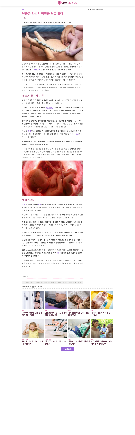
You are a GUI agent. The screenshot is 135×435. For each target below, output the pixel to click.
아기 (92, 339)
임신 (23, 9)
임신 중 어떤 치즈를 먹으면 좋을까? (56, 342)
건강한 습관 (48, 339)
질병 (77, 134)
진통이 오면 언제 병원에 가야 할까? (79, 342)
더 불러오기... (67, 349)
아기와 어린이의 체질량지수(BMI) (101, 314)
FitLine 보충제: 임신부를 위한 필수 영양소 (32, 314)
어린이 (69, 310)
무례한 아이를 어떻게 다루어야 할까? (33, 342)
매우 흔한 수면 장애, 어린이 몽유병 (78, 314)
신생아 (58, 253)
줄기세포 (49, 107)
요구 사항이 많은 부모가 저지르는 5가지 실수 (102, 342)
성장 (92, 310)
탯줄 (29, 131)
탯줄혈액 (37, 70)
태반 (23, 204)
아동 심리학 (25, 339)
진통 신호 (70, 339)
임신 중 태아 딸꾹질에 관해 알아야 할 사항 (56, 314)
